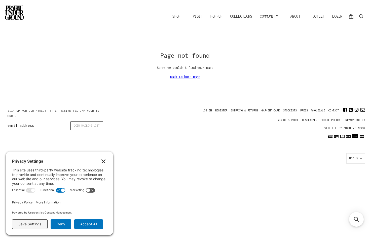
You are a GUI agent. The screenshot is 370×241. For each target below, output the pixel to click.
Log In (207, 110)
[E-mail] (362, 110)
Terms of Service (286, 120)
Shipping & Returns (244, 110)
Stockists (290, 110)
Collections (241, 16)
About (295, 16)
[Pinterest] (351, 110)
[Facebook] (345, 110)
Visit (198, 16)
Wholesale (318, 110)
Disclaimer (309, 120)
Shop (176, 16)
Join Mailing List (87, 125)
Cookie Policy (330, 120)
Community (269, 16)
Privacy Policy (354, 120)
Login (337, 16)
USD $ (353, 158)
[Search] (361, 16)
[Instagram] (356, 110)
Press (304, 110)
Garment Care (271, 110)
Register (221, 110)
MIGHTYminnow (354, 128)
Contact (333, 110)
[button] (356, 219)
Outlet (319, 16)
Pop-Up (216, 16)
